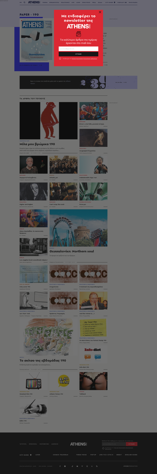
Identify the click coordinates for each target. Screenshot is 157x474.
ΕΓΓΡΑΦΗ (78, 54)
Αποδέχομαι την (80, 58)
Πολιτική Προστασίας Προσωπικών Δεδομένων (84, 58)
